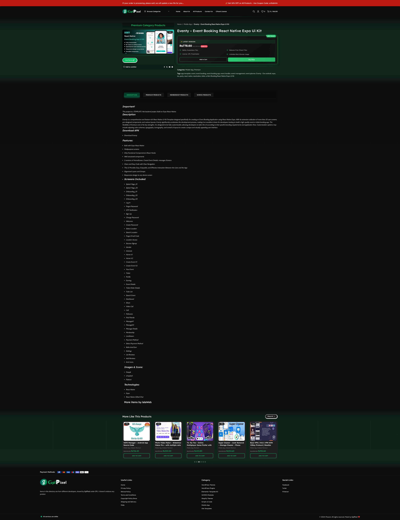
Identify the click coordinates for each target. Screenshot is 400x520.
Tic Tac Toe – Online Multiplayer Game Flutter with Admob (199, 445)
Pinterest (285, 492)
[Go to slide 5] (203, 461)
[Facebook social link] (164, 67)
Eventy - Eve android (263, 73)
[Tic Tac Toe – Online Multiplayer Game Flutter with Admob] (200, 431)
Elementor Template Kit (210, 492)
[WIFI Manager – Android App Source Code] (137, 431)
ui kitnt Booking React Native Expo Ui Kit (220, 76)
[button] (137, 455)
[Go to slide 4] (201, 461)
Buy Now (252, 59)
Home (179, 24)
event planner (251, 73)
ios (178, 76)
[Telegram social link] (172, 67)
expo (273, 73)
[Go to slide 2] (196, 461)
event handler (225, 73)
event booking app (213, 73)
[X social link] (167, 67)
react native (188, 76)
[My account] (258, 11)
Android (133, 448)
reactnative (197, 76)
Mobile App (188, 24)
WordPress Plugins (208, 488)
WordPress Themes (208, 485)
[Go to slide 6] (205, 461)
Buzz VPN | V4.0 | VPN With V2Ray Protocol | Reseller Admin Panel (261, 445)
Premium (197, 70)
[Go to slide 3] (198, 461)
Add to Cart (203, 59)
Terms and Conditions (128, 495)
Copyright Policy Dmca (129, 498)
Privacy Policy (126, 488)
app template (186, 73)
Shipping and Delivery (128, 502)
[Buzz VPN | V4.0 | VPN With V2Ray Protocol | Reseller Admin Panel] (263, 431)
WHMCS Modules (208, 495)
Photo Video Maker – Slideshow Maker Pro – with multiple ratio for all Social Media (168, 445)
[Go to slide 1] (194, 461)
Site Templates (207, 508)
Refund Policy (126, 492)
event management (238, 73)
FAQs (122, 505)
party (182, 76)
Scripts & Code (207, 502)
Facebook (285, 485)
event (193, 73)
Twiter (284, 488)
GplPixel (87, 491)
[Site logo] (131, 11)
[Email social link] (169, 67)
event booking (201, 73)
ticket (203, 76)
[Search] (254, 11)
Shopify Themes (207, 498)
